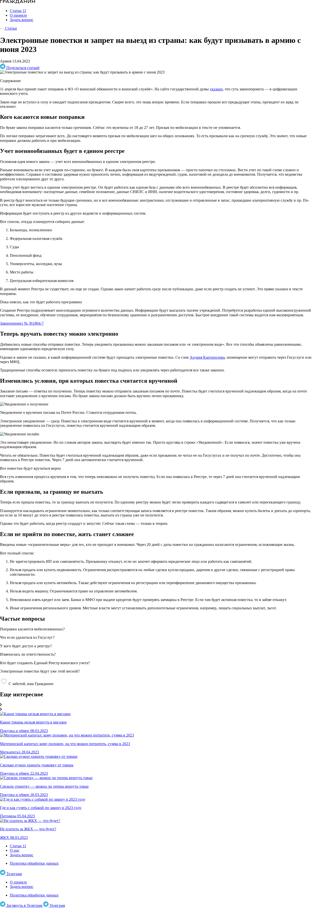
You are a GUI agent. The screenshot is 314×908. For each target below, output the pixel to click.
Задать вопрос (21, 855)
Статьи (10, 28)
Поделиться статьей (22, 68)
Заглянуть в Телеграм (24, 905)
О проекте (18, 882)
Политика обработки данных (34, 863)
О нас (14, 850)
